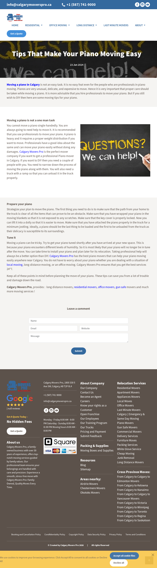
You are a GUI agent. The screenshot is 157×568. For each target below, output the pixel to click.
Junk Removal (125, 458)
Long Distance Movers (130, 462)
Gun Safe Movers (127, 427)
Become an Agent (90, 396)
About (139, 25)
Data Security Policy (97, 534)
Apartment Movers (128, 392)
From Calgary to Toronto (132, 511)
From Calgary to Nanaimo (133, 490)
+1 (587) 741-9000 (81, 4)
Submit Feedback (91, 436)
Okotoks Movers (90, 492)
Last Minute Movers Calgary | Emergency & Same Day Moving (131, 414)
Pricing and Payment (93, 431)
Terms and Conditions (136, 534)
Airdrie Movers (89, 484)
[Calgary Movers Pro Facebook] (46, 410)
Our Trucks (87, 427)
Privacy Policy (115, 534)
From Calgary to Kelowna (132, 485)
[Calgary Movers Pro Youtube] (56, 410)
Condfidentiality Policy (54, 534)
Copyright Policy (76, 534)
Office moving (58, 25)
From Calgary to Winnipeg (133, 507)
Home (15, 25)
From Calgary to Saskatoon (133, 520)
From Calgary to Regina (131, 516)
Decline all (118, 562)
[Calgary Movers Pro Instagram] (51, 410)
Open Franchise (89, 414)
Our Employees (89, 418)
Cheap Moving (125, 453)
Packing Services (127, 445)
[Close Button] (153, 555)
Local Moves (124, 401)
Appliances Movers (128, 396)
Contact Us (87, 392)
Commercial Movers (129, 431)
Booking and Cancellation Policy (26, 534)
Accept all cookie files (124, 555)
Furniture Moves (127, 440)
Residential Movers (128, 388)
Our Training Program (93, 423)
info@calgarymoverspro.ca (29, 4)
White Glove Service (129, 449)
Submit (78, 350)
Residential (32, 25)
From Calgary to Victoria (132, 503)
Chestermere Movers (92, 488)
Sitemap (85, 469)
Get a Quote (16, 33)
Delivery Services (127, 436)
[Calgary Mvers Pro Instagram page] (142, 4)
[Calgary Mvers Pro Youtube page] (147, 4)
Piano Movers (125, 423)
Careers (85, 401)
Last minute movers (116, 25)
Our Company (88, 388)
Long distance (86, 25)
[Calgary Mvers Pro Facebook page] (137, 4)
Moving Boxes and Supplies (96, 450)
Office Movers (125, 405)
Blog (83, 465)
